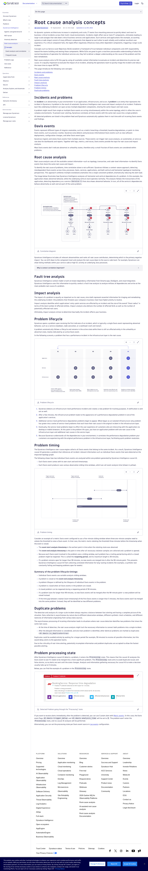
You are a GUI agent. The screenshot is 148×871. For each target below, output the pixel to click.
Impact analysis (40, 82)
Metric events (119, 715)
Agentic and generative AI (13, 31)
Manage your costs (9, 121)
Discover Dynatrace (9, 16)
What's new (7, 20)
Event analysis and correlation (16, 51)
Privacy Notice (60, 868)
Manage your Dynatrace (11, 113)
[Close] (29, 27)
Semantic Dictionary (10, 101)
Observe (6, 81)
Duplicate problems (41, 90)
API (4, 105)
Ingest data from (9, 77)
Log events (94, 724)
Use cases (7, 64)
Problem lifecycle (41, 85)
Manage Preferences (97, 864)
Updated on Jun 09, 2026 (84, 28)
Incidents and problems (43, 72)
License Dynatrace (9, 117)
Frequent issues (11, 55)
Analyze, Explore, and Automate (13, 88)
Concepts (9, 47)
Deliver (5, 92)
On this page (40, 11)
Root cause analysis (11, 43)
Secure (5, 85)
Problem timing (40, 88)
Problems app (9, 60)
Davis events (39, 75)
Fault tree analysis (41, 80)
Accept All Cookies (130, 864)
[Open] (29, 16)
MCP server (8, 35)
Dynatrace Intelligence (10, 28)
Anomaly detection (10, 39)
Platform (6, 24)
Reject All (114, 864)
